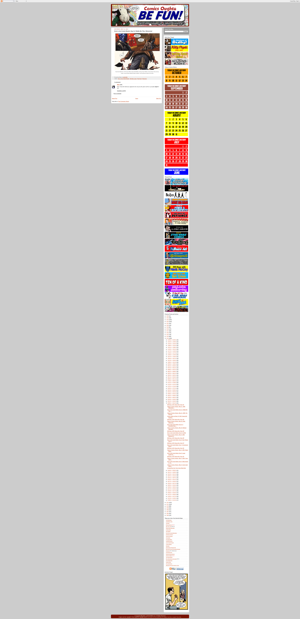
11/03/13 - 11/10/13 (172, 354)
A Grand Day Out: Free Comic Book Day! (176, 468)
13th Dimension (169, 520)
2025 (167, 316)
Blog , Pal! (168, 526)
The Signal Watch (169, 557)
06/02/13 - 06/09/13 (172, 395)
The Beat (167, 523)
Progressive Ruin (169, 552)
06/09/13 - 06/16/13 (172, 393)
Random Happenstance (170, 554)
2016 (167, 332)
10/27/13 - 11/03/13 (172, 356)
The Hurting (168, 537)
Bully (118, 84)
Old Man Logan (133, 78)
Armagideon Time (169, 521)
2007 (167, 511)
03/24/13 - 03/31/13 (172, 479)
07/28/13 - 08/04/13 (172, 380)
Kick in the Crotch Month (123, 78)
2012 (167, 502)
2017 (167, 331)
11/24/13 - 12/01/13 (172, 349)
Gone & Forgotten (169, 536)
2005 (167, 515)
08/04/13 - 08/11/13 (172, 379)
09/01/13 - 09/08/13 (172, 371)
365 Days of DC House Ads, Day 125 (175, 456)
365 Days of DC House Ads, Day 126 (175, 448)
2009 (167, 508)
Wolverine (144, 78)
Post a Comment (117, 93)
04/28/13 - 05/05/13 (172, 470)
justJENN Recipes (169, 541)
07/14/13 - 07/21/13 (172, 384)
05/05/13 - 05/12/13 (172, 403)
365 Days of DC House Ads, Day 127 (175, 443)
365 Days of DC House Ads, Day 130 (175, 419)
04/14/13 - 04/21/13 (172, 474)
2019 (167, 327)
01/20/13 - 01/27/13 (172, 496)
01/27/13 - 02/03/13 (172, 494)
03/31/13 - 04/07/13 (172, 477)
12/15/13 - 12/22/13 (172, 343)
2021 (167, 323)
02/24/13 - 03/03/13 (172, 487)
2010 (167, 506)
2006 (167, 513)
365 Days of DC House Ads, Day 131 (175, 404)
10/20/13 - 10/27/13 (172, 358)
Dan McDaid (168, 531)
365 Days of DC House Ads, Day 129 (175, 431)
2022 (167, 321)
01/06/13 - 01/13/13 (172, 500)
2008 (167, 509)
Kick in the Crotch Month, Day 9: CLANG (176, 432)
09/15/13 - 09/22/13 (172, 367)
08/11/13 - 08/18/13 (172, 377)
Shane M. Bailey (169, 555)
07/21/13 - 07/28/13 (172, 382)
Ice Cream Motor (169, 539)
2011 (167, 504)
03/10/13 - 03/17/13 (172, 483)
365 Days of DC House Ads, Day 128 (175, 438)
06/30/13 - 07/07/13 (172, 388)
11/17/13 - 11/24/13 (172, 351)
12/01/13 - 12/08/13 (172, 347)
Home (136, 98)
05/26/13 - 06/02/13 (172, 397)
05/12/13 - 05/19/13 (172, 401)
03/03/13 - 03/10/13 (172, 485)
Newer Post (114, 98)
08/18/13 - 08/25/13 (172, 375)
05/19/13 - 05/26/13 (172, 399)
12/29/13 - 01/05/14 (172, 340)
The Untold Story (169, 563)
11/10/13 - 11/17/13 (172, 353)
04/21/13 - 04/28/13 (172, 472)
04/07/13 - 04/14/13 (172, 476)
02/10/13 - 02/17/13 (172, 490)
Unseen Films (168, 562)
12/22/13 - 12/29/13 (172, 341)
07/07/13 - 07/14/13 (172, 386)
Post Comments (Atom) (123, 101)
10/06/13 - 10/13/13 (172, 362)
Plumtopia (168, 550)
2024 (167, 317)
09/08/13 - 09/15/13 (172, 369)
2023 (167, 319)
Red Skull (139, 78)
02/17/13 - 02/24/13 (172, 489)
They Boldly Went (169, 560)
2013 (167, 338)
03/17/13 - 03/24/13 (172, 481)
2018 (167, 329)
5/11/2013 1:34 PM (121, 90)
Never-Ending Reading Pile (171, 547)
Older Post (158, 98)
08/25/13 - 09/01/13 (172, 373)
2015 (167, 334)
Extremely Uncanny (169, 534)
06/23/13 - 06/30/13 (172, 390)
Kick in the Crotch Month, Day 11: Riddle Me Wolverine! (133, 31)
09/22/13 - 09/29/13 (172, 366)
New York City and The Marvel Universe (173, 549)
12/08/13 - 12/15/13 (172, 345)
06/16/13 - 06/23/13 (172, 392)
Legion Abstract (169, 544)
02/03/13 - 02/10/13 (172, 492)
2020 (167, 325)
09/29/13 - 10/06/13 (172, 364)
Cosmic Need (168, 529)
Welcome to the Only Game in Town (172, 565)
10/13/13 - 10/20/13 (172, 360)
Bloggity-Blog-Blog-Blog (170, 528)
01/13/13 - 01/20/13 (172, 498)
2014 (167, 336)
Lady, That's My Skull (170, 542)
